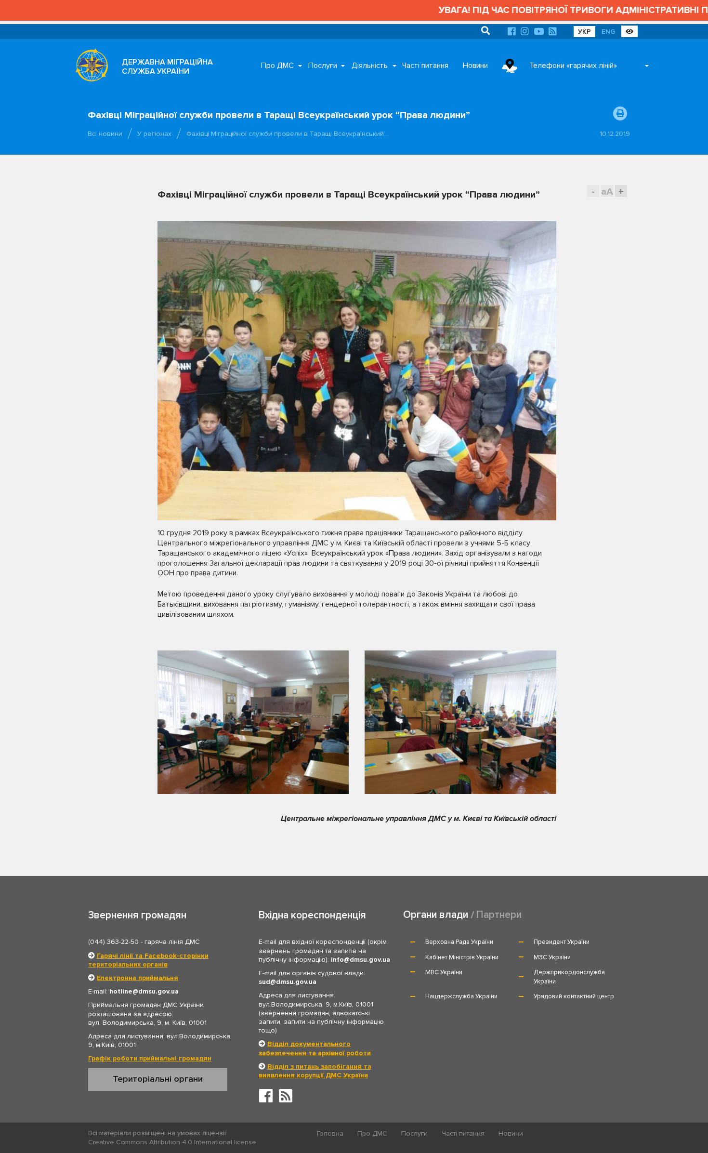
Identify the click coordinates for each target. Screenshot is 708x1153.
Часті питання (425, 65)
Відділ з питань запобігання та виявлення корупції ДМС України (315, 1070)
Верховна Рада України (459, 942)
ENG (608, 31)
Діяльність (370, 65)
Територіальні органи (158, 1078)
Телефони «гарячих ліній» (573, 65)
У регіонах (154, 134)
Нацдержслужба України (461, 996)
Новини (475, 65)
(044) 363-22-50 (113, 942)
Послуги (322, 65)
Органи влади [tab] (435, 915)
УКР (584, 31)
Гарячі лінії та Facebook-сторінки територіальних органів (148, 960)
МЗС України (552, 957)
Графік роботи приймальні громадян (149, 1058)
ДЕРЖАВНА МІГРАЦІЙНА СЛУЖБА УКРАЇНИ (167, 66)
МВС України (443, 972)
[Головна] (89, 67)
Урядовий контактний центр (574, 996)
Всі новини (105, 134)
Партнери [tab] (499, 915)
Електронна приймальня (137, 978)
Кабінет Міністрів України (461, 957)
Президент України (562, 942)
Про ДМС (277, 65)
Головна (330, 1133)
